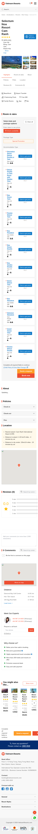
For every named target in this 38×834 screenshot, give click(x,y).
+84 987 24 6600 (18, 618)
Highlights (6, 75)
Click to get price (25, 156)
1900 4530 (26, 746)
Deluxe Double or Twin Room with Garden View (9, 175)
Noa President (10, 232)
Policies (6, 80)
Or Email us (7, 633)
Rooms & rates (19, 75)
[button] (19, 465)
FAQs (14, 80)
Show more (29, 683)
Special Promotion (18, 141)
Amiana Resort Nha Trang (17, 697)
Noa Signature (10, 299)
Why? (25, 159)
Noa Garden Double (9, 264)
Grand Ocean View (9, 330)
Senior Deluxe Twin (9, 282)
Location (23, 80)
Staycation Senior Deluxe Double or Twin (11, 155)
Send (31, 630)
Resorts (18, 15)
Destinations (10, 15)
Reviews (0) (7, 85)
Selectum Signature (10, 314)
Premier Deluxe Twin (9, 215)
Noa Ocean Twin (9, 197)
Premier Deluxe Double (9, 348)
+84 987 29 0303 (18, 621)
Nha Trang (25, 15)
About (29, 75)
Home (3, 15)
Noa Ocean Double (9, 247)
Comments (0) (20, 85)
